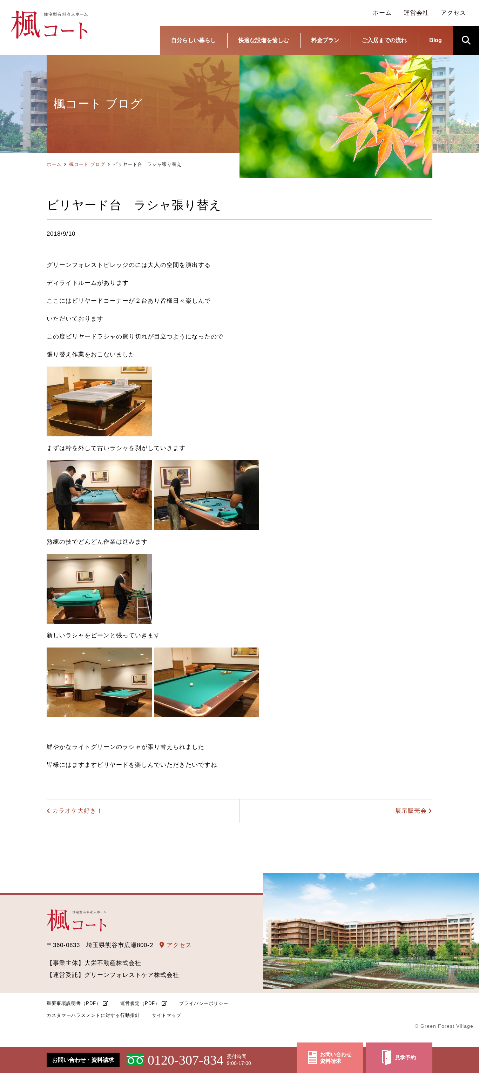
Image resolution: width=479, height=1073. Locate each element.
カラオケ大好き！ (77, 810)
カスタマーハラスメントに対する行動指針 (93, 1015)
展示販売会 (411, 810)
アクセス (178, 945)
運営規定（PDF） (140, 1003)
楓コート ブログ (87, 164)
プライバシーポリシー (203, 1003)
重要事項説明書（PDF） (74, 1003)
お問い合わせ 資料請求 (336, 1057)
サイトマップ (166, 1015)
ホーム (54, 164)
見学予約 (405, 1057)
